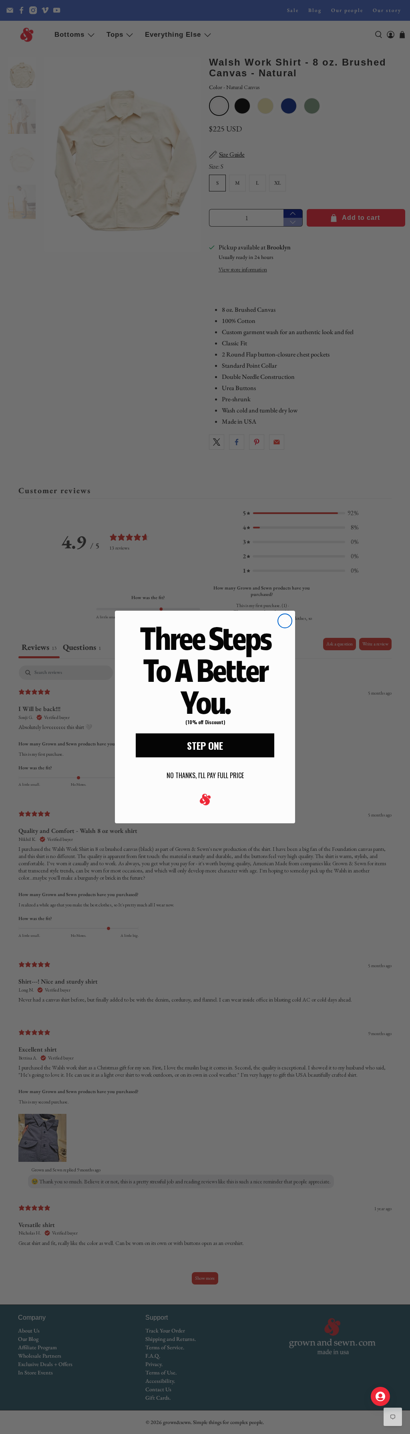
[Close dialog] (285, 621)
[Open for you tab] (380, 1396)
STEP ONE (205, 745)
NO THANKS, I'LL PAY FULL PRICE (205, 775)
